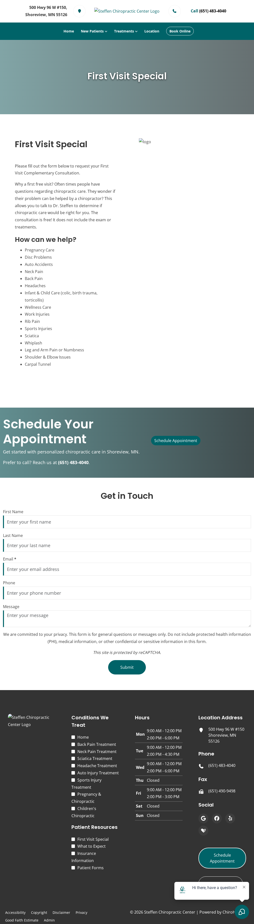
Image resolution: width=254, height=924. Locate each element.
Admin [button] (49, 920)
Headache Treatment (97, 765)
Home (69, 31)
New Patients (92, 31)
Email (9, 559)
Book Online (179, 31)
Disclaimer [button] (61, 912)
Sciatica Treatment (94, 758)
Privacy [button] (81, 912)
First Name (13, 511)
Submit (127, 667)
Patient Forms (90, 867)
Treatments (124, 31)
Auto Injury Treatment (98, 773)
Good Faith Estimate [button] (21, 920)
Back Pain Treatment (96, 744)
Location (151, 31)
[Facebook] (217, 818)
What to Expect (91, 846)
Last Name (13, 535)
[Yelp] (230, 818)
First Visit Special (93, 839)
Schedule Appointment (175, 440)
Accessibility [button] (15, 912)
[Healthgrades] (203, 831)
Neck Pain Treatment (97, 751)
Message (11, 606)
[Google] (203, 818)
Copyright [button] (39, 912)
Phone (9, 583)
